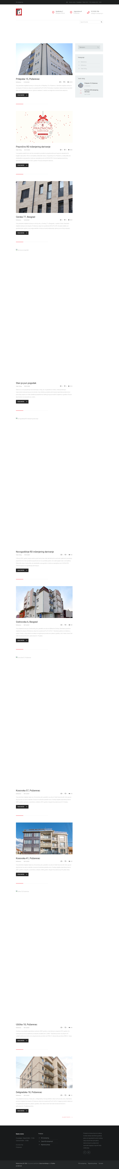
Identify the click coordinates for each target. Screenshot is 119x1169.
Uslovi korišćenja (43, 1163)
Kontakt (101, 1163)
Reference (18, 82)
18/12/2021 (27, 554)
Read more (21, 95)
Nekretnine (84, 62)
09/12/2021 (26, 625)
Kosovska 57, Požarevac (28, 790)
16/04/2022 (26, 220)
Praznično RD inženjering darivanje (33, 146)
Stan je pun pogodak (26, 383)
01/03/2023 (26, 82)
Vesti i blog (19, 150)
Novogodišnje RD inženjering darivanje (35, 551)
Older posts (66, 1117)
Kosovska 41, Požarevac (28, 858)
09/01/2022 (27, 386)
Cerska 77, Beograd (25, 217)
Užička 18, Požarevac (26, 1024)
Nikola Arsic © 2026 (21, 1163)
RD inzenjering (45, 1138)
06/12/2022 (27, 150)
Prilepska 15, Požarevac (28, 79)
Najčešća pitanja (45, 1144)
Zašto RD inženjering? (47, 1141)
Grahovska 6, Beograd (27, 622)
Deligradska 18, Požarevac (29, 1092)
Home (87, 31)
